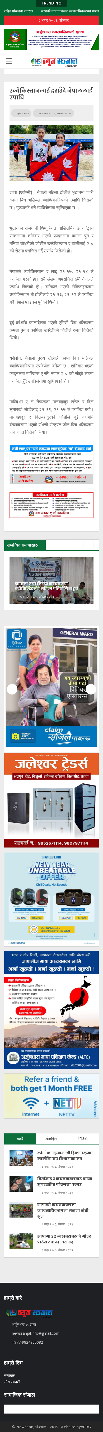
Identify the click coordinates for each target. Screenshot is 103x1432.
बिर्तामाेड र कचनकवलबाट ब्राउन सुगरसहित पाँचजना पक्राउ (64, 1181)
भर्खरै (20, 1138)
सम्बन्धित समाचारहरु (22, 545)
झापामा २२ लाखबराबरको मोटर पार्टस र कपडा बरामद (64, 1239)
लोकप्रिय (51, 1138)
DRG (87, 1426)
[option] (51, 581)
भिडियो (82, 1138)
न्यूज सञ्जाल (22, 113)
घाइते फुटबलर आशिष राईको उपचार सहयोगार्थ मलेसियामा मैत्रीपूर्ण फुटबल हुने (50, 586)
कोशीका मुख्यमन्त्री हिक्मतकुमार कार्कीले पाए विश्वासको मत (65, 1155)
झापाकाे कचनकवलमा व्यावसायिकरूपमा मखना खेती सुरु (63, 10)
